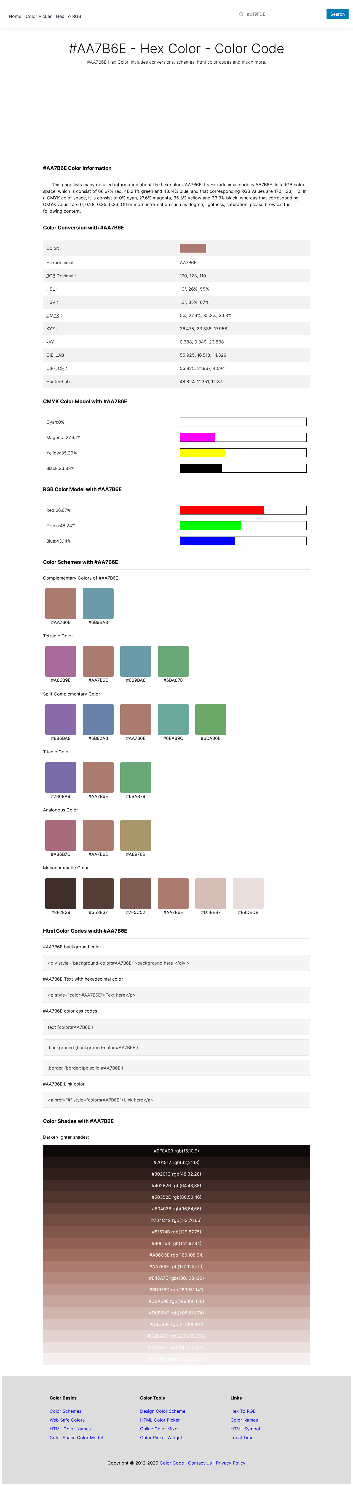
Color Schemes (65, 1411)
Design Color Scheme (162, 1411)
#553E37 (98, 912)
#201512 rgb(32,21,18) (177, 1162)
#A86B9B (61, 680)
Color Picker (39, 16)
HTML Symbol (245, 1428)
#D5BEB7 (211, 912)
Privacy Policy (230, 1463)
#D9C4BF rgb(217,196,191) (176, 1324)
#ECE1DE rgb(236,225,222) (177, 1347)
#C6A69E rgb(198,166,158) (176, 1301)
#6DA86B (211, 738)
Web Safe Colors (67, 1420)
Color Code (172, 1463)
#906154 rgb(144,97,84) (177, 1243)
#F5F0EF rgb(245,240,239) (176, 1359)
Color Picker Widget (161, 1437)
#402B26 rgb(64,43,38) (176, 1185)
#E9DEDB (248, 912)
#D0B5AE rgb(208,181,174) (176, 1313)
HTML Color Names (70, 1428)
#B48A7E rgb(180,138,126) (176, 1278)
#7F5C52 (135, 912)
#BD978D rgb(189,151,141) (176, 1289)
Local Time (242, 1437)
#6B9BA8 (98, 622)
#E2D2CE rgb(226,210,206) (177, 1336)
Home (15, 16)
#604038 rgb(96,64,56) (176, 1208)
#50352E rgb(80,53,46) (177, 1197)
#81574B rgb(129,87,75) (176, 1232)
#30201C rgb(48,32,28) (176, 1174)
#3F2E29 (60, 912)
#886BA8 (61, 738)
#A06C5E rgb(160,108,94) (176, 1255)
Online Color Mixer (159, 1428)
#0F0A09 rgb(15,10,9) (176, 1151)
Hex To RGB (68, 16)
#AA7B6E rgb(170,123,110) (176, 1266)
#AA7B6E (61, 622)
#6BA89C (173, 738)
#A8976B (135, 854)
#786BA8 (60, 796)
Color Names (244, 1420)
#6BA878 (173, 680)
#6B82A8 (98, 738)
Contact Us (200, 1463)
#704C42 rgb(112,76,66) (176, 1220)
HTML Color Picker (160, 1420)
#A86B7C (61, 854)
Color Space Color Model (76, 1437)
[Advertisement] (176, 116)
